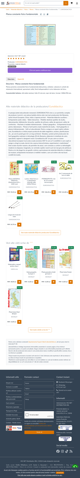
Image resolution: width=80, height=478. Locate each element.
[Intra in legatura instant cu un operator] (75, 467)
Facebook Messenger (65, 382)
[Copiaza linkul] (47, 14)
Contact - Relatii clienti (13, 422)
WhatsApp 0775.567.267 (61, 386)
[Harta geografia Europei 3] (31, 258)
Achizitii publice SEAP (13, 419)
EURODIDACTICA (21, 62)
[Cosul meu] (72, 3)
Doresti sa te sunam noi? (63, 391)
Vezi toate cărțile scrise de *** (40, 330)
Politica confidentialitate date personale (14, 398)
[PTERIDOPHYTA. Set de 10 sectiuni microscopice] (49, 169)
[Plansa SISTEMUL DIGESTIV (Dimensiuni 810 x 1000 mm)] (14, 169)
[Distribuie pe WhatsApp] (44, 14)
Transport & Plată (11, 411)
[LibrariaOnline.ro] (13, 3)
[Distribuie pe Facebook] (41, 14)
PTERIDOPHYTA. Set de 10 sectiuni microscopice (48, 180)
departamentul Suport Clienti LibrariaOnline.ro (42, 342)
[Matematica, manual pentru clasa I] (14, 254)
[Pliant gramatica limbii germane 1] (49, 258)
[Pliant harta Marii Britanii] (14, 298)
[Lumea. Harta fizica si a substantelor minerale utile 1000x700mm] (31, 169)
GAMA (13, 269)
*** (31, 243)
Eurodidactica (56, 106)
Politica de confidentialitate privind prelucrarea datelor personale (38, 426)
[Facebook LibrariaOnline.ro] (58, 451)
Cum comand (10, 403)
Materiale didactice (16, 9)
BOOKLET (31, 277)
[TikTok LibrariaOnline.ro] (66, 451)
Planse (31, 9)
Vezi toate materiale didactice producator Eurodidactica (40, 232)
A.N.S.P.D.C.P (60, 413)
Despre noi (9, 383)
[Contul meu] (77, 3)
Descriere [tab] (11, 79)
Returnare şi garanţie (12, 407)
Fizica (26, 9)
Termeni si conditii (12, 387)
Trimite (38, 432)
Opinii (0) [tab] (21, 79)
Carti (7, 9)
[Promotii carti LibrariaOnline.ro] (62, 451)
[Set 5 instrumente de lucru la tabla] (66, 166)
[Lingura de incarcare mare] (14, 205)
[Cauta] (65, 3)
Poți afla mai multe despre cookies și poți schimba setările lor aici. (40, 475)
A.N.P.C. (69, 421)
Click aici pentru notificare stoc (40, 70)
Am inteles (60, 472)
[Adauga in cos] (19, 192)
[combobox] (43, 3)
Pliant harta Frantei (66, 272)
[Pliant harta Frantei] (66, 258)
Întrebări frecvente (12, 415)
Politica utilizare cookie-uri (14, 392)
